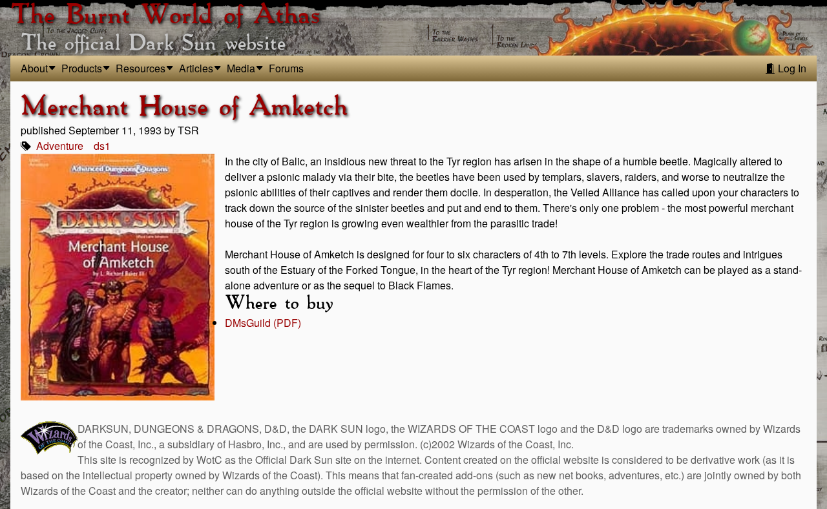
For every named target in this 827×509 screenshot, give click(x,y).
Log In (790, 68)
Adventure (59, 145)
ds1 (102, 145)
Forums (286, 68)
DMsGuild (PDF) (263, 322)
